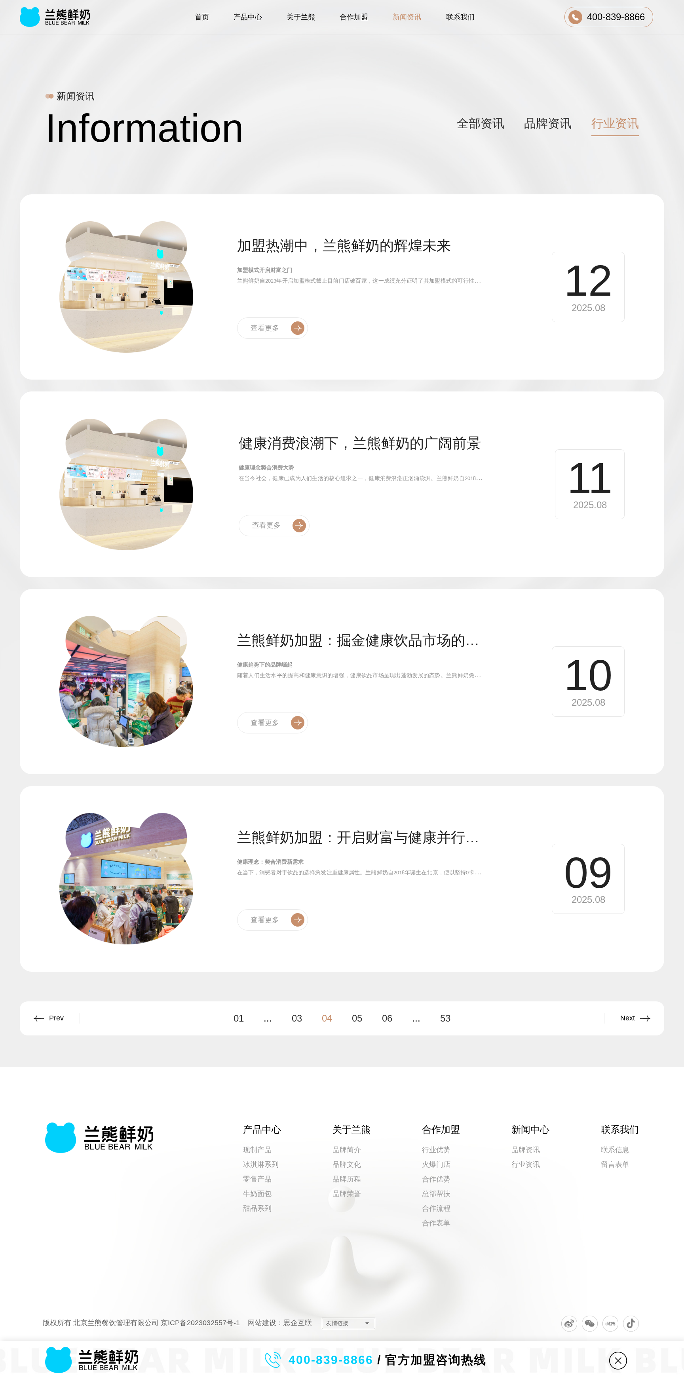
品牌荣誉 (346, 1194)
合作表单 (436, 1223)
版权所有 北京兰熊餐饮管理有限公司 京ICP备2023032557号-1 (141, 1323)
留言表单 (615, 1164)
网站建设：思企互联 (280, 1323)
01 (239, 1018)
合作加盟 (441, 1129)
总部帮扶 (436, 1194)
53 (445, 1018)
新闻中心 (530, 1129)
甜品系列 (257, 1208)
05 (357, 1018)
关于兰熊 (351, 1129)
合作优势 (436, 1179)
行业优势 (436, 1150)
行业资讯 (525, 1164)
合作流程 (436, 1208)
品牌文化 (346, 1164)
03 (297, 1018)
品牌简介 (346, 1150)
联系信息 (615, 1150)
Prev (56, 1018)
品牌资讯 (525, 1150)
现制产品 (257, 1150)
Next (627, 1018)
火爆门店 (436, 1164)
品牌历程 (346, 1179)
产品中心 (262, 1129)
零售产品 (257, 1179)
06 (387, 1018)
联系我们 (620, 1129)
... (268, 1018)
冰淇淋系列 (261, 1164)
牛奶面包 (257, 1194)
